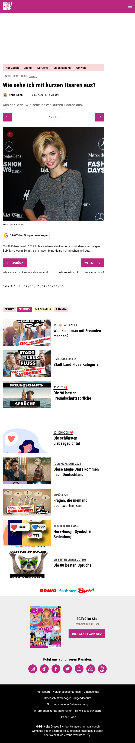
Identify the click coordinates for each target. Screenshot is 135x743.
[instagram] (32, 668)
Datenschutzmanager (57, 698)
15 (61, 286)
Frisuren (24, 309)
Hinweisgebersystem (88, 710)
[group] (52, 67)
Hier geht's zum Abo (87, 633)
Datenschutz (91, 691)
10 (31, 286)
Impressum (43, 691)
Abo (73, 717)
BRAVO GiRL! (19, 76)
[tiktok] (44, 668)
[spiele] (90, 668)
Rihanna (61, 309)
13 (49, 286)
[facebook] (56, 668)
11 (38, 286)
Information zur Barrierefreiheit (53, 710)
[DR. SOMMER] (67, 590)
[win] (102, 668)
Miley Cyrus (43, 309)
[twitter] (67, 668)
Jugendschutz (82, 698)
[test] (79, 668)
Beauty (33, 76)
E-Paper (63, 717)
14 (55, 286)
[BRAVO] (48, 590)
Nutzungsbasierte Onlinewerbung (67, 704)
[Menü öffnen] (130, 6)
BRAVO (7, 76)
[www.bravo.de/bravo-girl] (7, 6)
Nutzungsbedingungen (67, 691)
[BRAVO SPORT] (87, 590)
